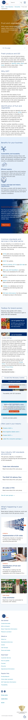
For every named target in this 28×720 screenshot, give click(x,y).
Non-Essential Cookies (8, 372)
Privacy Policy (9, 367)
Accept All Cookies (14, 381)
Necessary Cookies (7, 369)
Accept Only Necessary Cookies (14, 377)
